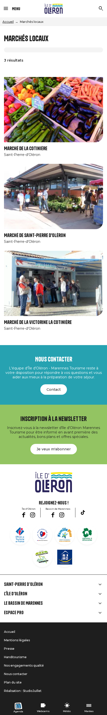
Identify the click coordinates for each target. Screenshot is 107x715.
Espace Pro (14, 612)
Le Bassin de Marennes (23, 603)
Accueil (8, 22)
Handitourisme (15, 657)
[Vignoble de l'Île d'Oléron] (87, 535)
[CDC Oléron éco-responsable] (42, 557)
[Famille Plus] (65, 535)
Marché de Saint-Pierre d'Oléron (35, 235)
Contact (54, 389)
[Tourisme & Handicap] (65, 557)
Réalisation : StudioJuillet (23, 691)
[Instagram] (32, 514)
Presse (9, 648)
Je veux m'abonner (54, 449)
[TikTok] (82, 512)
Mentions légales (17, 640)
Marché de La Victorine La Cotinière (38, 322)
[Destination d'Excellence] (42, 535)
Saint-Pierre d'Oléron (23, 584)
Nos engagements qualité (24, 665)
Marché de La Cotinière (25, 148)
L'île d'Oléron (15, 594)
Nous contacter (15, 674)
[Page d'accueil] (53, 8)
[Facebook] (23, 514)
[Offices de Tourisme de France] (20, 535)
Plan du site (13, 682)
